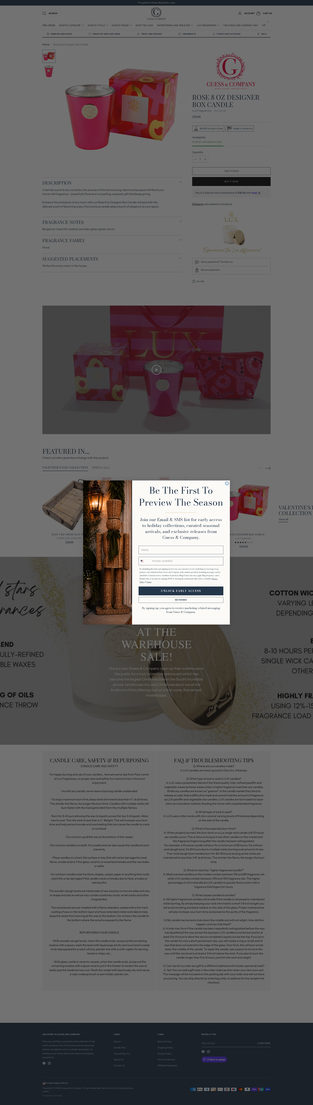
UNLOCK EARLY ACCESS (181, 591)
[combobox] (145, 561)
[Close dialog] (227, 483)
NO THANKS (181, 600)
